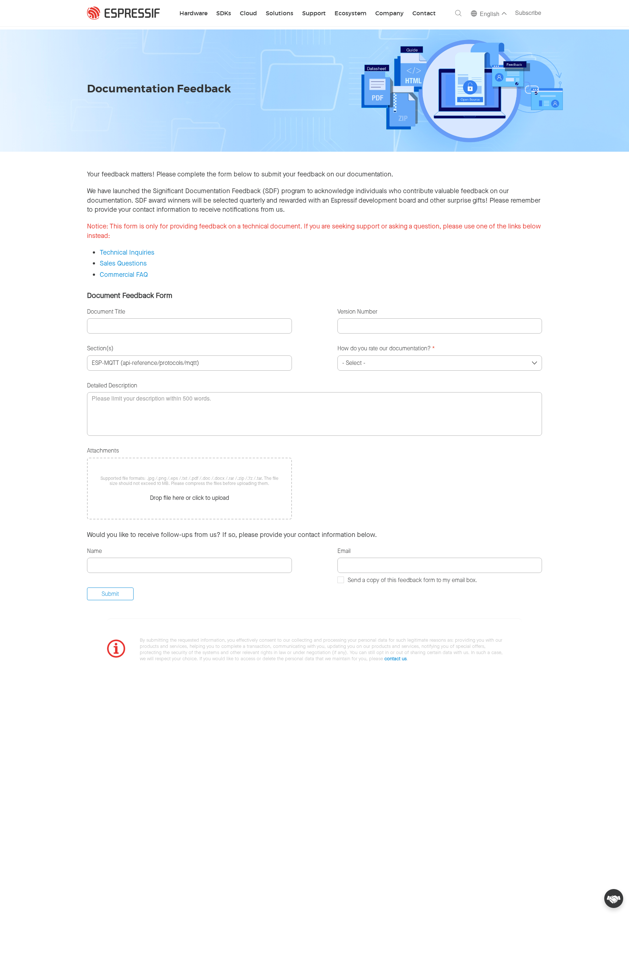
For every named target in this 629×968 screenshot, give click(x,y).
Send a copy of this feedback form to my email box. (412, 580)
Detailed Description (112, 385)
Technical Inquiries (127, 252)
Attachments (103, 450)
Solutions (279, 14)
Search (458, 13)
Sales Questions (123, 263)
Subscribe (528, 13)
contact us (395, 659)
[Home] (123, 13)
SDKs (223, 14)
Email (344, 551)
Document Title (106, 311)
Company (389, 14)
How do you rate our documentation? (386, 348)
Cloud (248, 14)
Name (94, 551)
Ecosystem (351, 14)
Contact (424, 14)
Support (314, 14)
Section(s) (100, 348)
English (489, 14)
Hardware (193, 14)
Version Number (357, 311)
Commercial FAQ (124, 274)
